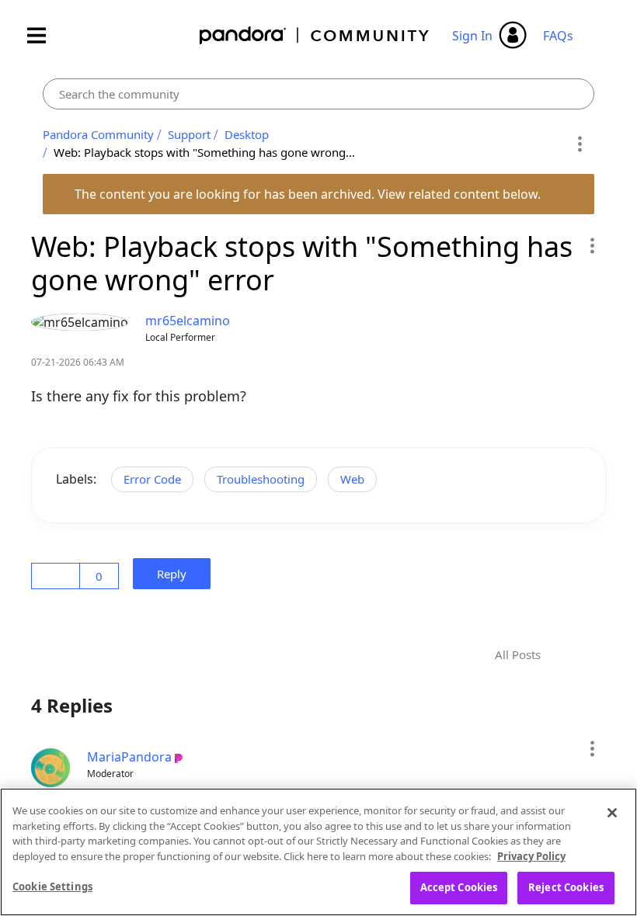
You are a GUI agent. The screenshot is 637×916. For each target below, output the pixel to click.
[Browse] (44, 35)
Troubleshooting (261, 479)
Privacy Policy (531, 856)
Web (352, 479)
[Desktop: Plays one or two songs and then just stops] (569, 655)
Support (189, 134)
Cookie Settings (52, 886)
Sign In (472, 35)
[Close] (612, 813)
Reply (176, 573)
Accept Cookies (459, 887)
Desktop (247, 134)
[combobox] (318, 93)
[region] (318, 852)
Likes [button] (58, 576)
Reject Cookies (566, 887)
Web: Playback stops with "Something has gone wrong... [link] (204, 152)
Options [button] (580, 143)
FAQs (558, 35)
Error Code (152, 479)
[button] (591, 245)
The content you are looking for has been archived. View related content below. (309, 194)
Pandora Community (315, 35)
